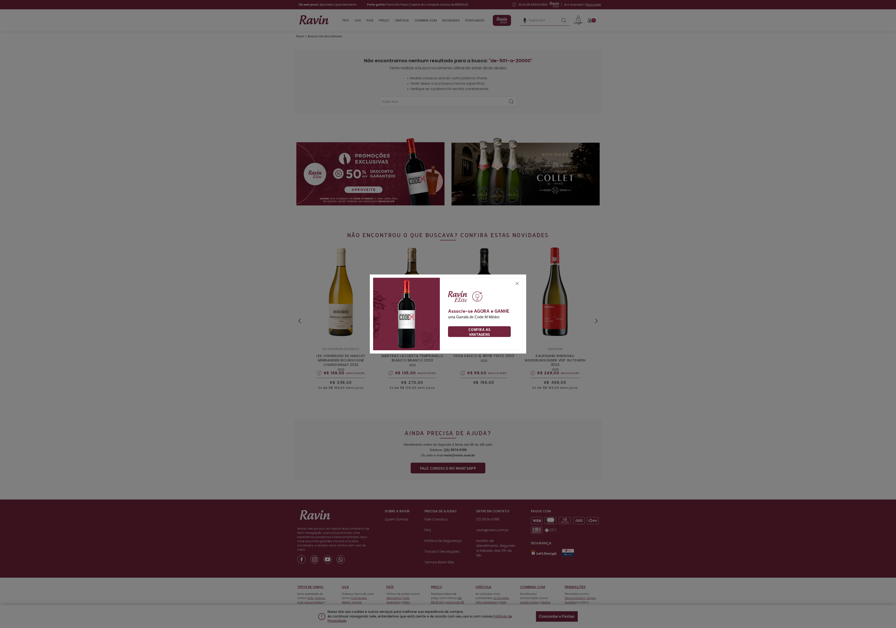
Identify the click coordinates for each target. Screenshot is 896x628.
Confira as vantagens (479, 332)
